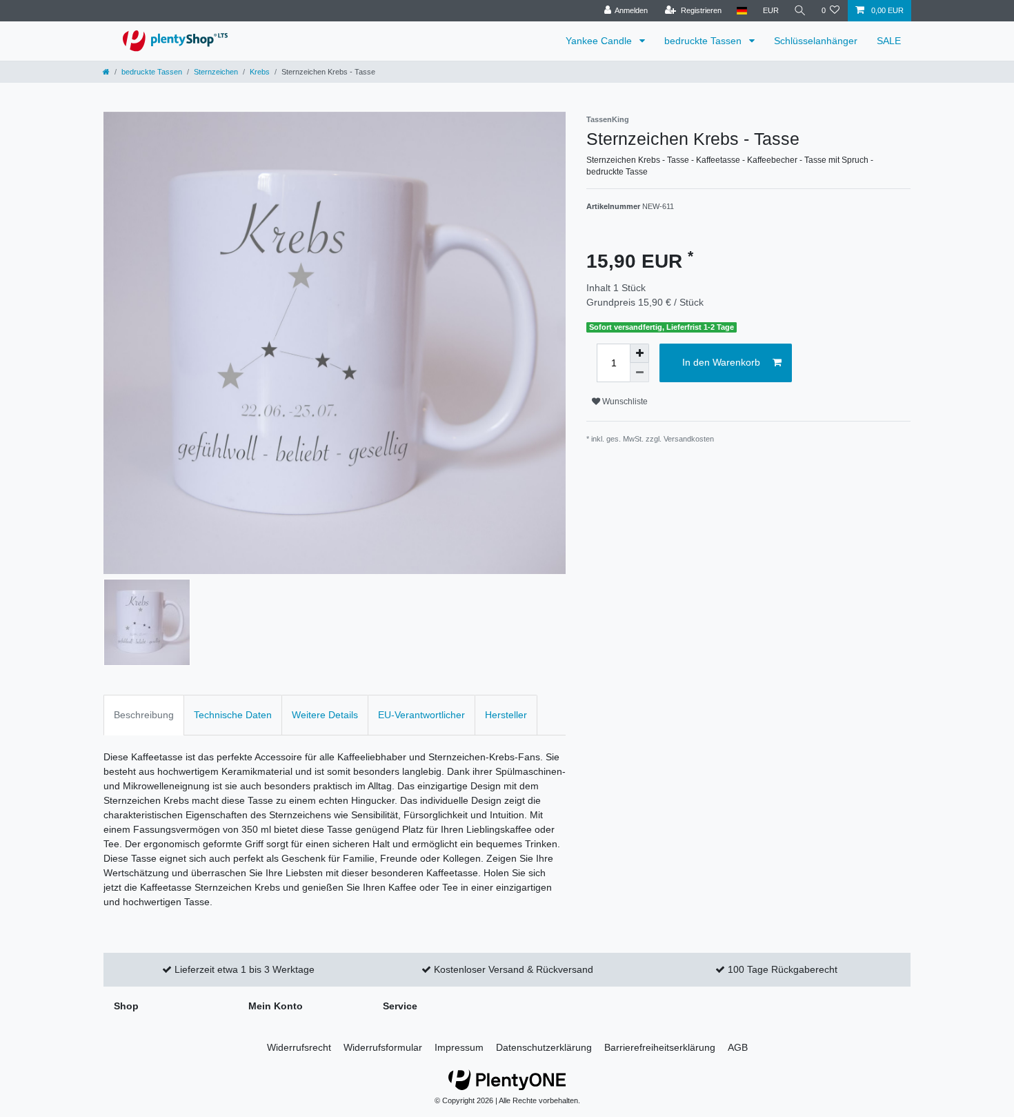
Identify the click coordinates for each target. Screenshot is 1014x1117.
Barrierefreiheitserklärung (659, 1047)
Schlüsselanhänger (815, 40)
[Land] (742, 10)
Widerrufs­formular (383, 1047)
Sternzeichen (216, 72)
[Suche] (800, 10)
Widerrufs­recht (299, 1047)
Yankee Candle (600, 40)
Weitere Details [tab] (325, 714)
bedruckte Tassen (704, 40)
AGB (738, 1047)
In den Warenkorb (721, 362)
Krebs (260, 72)
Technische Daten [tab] (233, 714)
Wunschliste (624, 401)
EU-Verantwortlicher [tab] (421, 714)
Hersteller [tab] (506, 714)
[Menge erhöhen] (639, 353)
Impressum (459, 1047)
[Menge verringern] (639, 372)
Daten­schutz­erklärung (544, 1047)
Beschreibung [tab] (144, 714)
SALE (889, 40)
